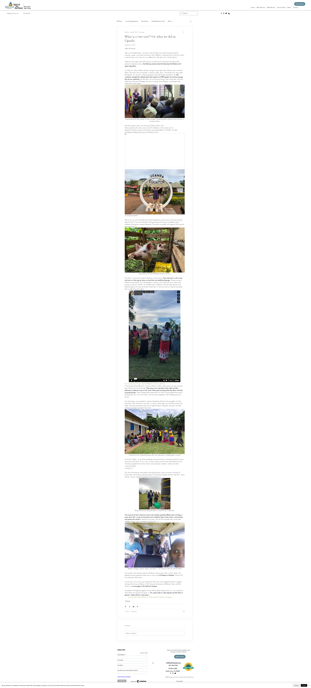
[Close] (309, 685)
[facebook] (221, 13)
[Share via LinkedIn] (133, 606)
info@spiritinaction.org (12, 13)
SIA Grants (144, 21)
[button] (261, 7)
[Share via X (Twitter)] (129, 606)
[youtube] (226, 13)
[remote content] (155, 336)
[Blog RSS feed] (229, 13)
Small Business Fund (158, 21)
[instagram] (224, 13)
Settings (296, 685)
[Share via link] (137, 606)
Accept (304, 685)
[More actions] (184, 32)
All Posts (119, 21)
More (169, 21)
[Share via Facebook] (125, 606)
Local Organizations (131, 21)
